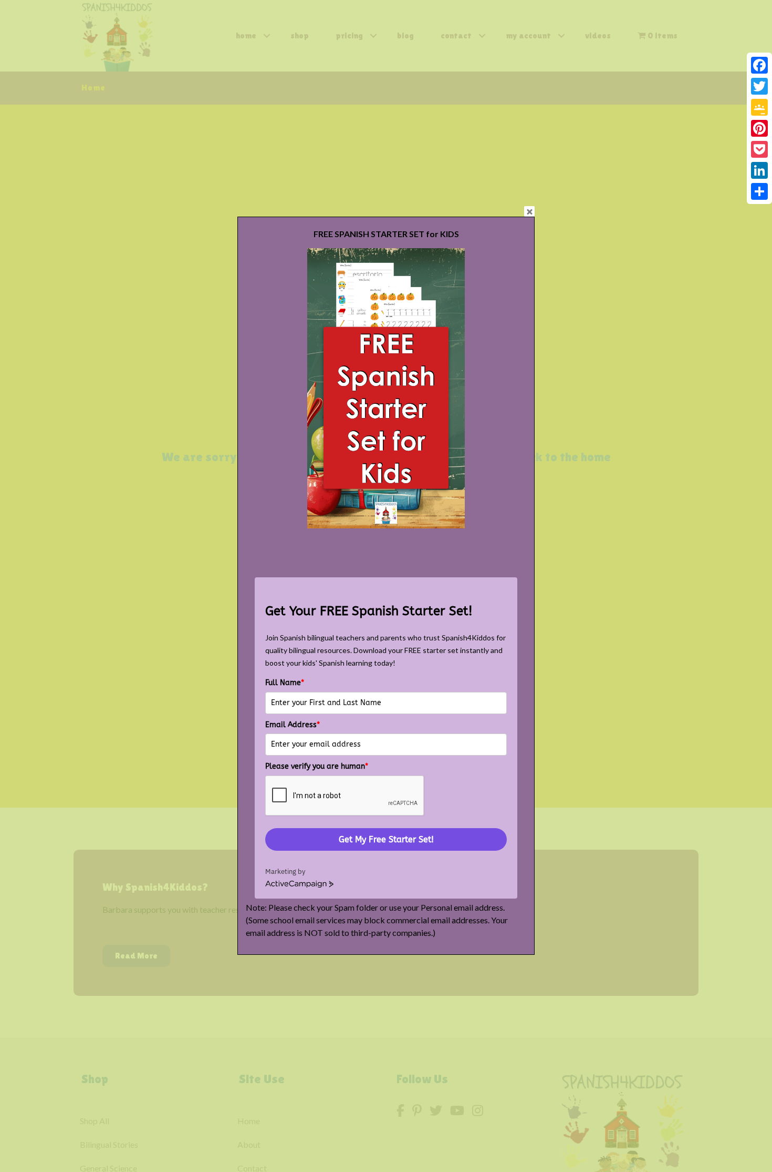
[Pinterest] (759, 128)
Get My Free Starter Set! (386, 839)
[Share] (759, 191)
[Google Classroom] (759, 107)
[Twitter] (759, 86)
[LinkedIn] (759, 170)
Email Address (292, 724)
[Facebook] (759, 65)
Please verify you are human (316, 766)
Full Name (284, 682)
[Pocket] (759, 149)
